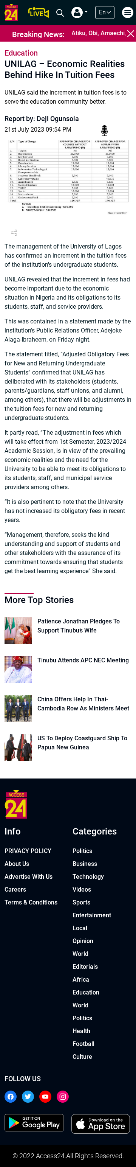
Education (86, 992)
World (80, 953)
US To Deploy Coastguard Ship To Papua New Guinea (82, 743)
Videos (82, 889)
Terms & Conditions (31, 902)
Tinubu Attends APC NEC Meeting (83, 660)
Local (80, 928)
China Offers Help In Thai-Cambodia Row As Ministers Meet (83, 704)
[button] (79, 12)
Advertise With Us (29, 876)
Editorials (85, 966)
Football (83, 1043)
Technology (88, 876)
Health (81, 1031)
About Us (17, 863)
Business (85, 863)
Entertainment (92, 915)
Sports (81, 902)
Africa (81, 979)
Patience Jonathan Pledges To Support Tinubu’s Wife (78, 626)
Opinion (83, 941)
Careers (15, 889)
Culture (82, 1056)
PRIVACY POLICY (28, 851)
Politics (82, 851)
